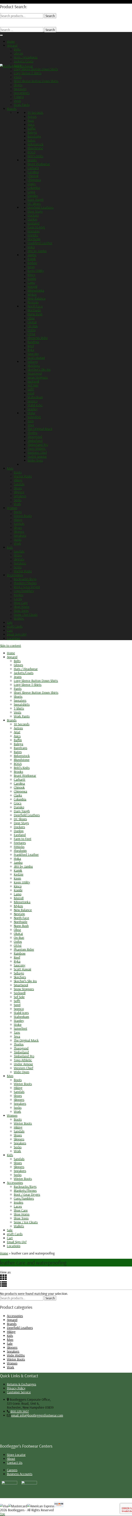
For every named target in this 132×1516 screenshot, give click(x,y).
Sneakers (20, 496)
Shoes (18, 488)
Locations (13, 638)
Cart (10, 630)
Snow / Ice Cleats (26, 614)
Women (12, 508)
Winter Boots (23, 476)
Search (50, 16)
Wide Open (35, 460)
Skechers (34, 365)
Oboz (31, 318)
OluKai (32, 322)
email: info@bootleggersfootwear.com (37, 1415)
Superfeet (34, 417)
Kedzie (32, 263)
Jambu (32, 255)
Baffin (32, 128)
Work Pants (22, 104)
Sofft (31, 389)
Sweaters (20, 89)
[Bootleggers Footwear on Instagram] (9, 1483)
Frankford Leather (40, 243)
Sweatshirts (22, 93)
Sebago (33, 361)
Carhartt (33, 168)
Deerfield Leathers (40, 207)
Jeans (17, 65)
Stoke (31, 413)
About (11, 1458)
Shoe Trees (21, 610)
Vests (17, 100)
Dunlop (32, 219)
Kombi (32, 278)
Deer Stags (35, 211)
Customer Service (19, 1392)
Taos (31, 421)
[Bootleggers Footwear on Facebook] (29, 1483)
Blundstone (35, 148)
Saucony (33, 353)
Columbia (34, 187)
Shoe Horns (21, 606)
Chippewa (34, 180)
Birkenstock (35, 144)
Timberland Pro (38, 444)
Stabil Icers (35, 405)
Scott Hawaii (36, 357)
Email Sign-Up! (16, 634)
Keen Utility (36, 270)
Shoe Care (21, 602)
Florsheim (34, 239)
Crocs (31, 191)
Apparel (12, 45)
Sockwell (33, 381)
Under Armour (37, 456)
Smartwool (35, 373)
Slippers (19, 492)
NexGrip (33, 302)
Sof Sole (33, 385)
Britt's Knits (35, 156)
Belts (17, 49)
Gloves (18, 53)
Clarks (32, 183)
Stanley (33, 409)
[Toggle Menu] (1, 35)
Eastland (34, 223)
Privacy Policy (16, 1388)
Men (10, 468)
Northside (34, 310)
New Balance (37, 298)
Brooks (32, 160)
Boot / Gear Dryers (27, 587)
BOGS (31, 152)
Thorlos (32, 432)
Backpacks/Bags (25, 579)
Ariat (31, 120)
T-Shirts (19, 97)
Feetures (34, 231)
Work (17, 504)
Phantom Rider (38, 338)
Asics (31, 124)
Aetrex (32, 116)
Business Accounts (19, 1474)
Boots (18, 472)
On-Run (33, 326)
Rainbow (33, 342)
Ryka (31, 349)
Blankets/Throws (25, 583)
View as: (5, 1272)
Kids (10, 547)
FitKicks (33, 235)
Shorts (18, 85)
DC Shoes (34, 203)
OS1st (31, 334)
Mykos (32, 294)
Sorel (31, 393)
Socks (17, 500)
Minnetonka (36, 290)
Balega (32, 132)
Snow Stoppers (38, 377)
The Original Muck (40, 429)
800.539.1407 (19, 1411)
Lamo (31, 282)
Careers (12, 1470)
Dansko (33, 195)
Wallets (19, 618)
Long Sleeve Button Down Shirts (36, 69)
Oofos (32, 330)
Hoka (31, 247)
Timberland (35, 440)
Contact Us (14, 1462)
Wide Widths (16, 1355)
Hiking (18, 480)
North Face (35, 306)
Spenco (32, 401)
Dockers (33, 215)
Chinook (33, 176)
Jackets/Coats (23, 61)
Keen (31, 266)
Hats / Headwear (26, 57)
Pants (17, 77)
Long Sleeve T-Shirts (27, 73)
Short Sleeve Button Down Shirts (36, 81)
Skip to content (10, 645)
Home (11, 41)
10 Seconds (35, 112)
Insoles (18, 595)
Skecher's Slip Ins (39, 369)
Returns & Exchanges (21, 1384)
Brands (11, 108)
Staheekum (35, 397)
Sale (10, 622)
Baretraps (34, 136)
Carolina (33, 172)
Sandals (19, 484)
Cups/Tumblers (24, 591)
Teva (31, 425)
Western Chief (37, 452)
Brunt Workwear (39, 164)
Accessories (15, 575)
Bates (31, 140)
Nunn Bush (35, 314)
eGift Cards (15, 626)
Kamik (32, 259)
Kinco (31, 274)
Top (2, 1514)
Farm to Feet (36, 227)
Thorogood (35, 436)
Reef (31, 346)
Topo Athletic (37, 448)
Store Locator (16, 1454)
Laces (18, 598)
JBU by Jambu (37, 251)
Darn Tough (35, 199)
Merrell (32, 286)
